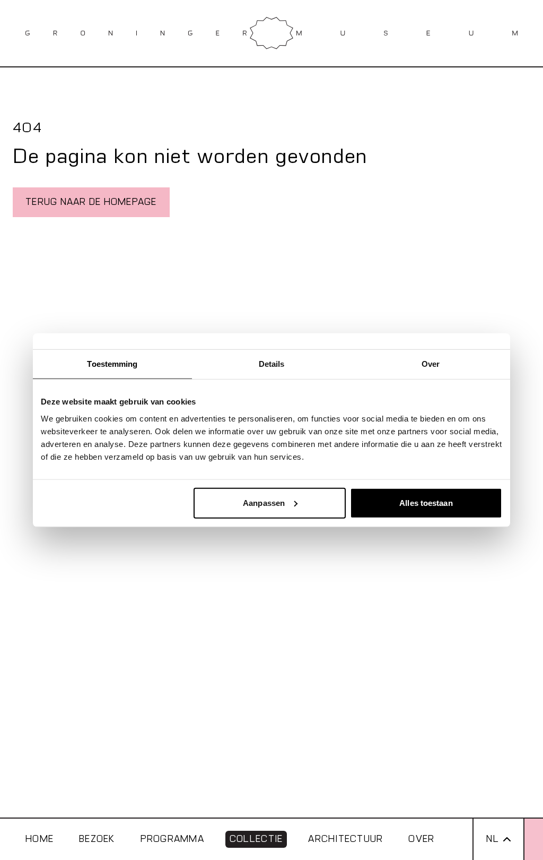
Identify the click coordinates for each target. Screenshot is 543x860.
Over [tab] (431, 363)
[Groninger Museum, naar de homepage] (271, 33)
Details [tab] (272, 363)
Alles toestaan (425, 502)
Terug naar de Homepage (91, 202)
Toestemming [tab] (112, 363)
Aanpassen (264, 502)
